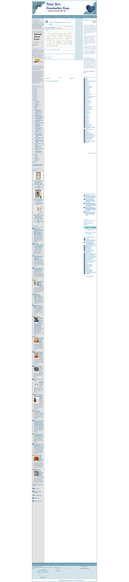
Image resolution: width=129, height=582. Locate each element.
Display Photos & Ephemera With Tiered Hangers (38, 296)
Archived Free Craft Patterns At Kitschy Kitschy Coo (90, 241)
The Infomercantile (37, 305)
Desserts (87, 95)
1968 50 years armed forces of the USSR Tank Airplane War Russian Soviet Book (90, 196)
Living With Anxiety (38, 436)
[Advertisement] (55, 68)
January (36, 160)
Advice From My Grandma (90, 81)
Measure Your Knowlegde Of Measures (38, 125)
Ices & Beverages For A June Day (39, 138)
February (36, 158)
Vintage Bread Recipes (39, 122)
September (37, 104)
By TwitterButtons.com (90, 229)
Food (86, 99)
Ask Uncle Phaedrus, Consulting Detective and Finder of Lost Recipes (90, 243)
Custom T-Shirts (39, 218)
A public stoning (37, 411)
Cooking (86, 91)
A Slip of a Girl (36, 498)
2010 (35, 98)
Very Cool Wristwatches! (41, 382)
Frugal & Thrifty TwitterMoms (90, 256)
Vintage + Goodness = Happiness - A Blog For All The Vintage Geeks (38, 395)
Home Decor (87, 108)
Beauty (86, 83)
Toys (86, 130)
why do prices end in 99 (89, 141)
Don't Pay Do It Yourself (89, 96)
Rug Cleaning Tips (38, 132)
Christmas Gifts (88, 87)
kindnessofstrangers (38, 183)
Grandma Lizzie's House (37, 566)
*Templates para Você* (79, 580)
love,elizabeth (36, 410)
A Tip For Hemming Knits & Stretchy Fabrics (38, 135)
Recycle (86, 118)
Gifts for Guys (87, 102)
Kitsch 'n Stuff (36, 316)
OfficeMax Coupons (89, 265)
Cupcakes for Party (37, 501)
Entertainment (88, 97)
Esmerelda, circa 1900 (38, 425)
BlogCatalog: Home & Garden (90, 245)
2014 (35, 92)
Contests (87, 90)
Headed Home (37, 259)
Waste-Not (87, 139)
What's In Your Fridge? (38, 199)
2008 (35, 161)
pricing (86, 115)
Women (86, 142)
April (36, 155)
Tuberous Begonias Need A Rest (38, 128)
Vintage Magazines (88, 134)
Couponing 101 (88, 248)
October (36, 103)
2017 (35, 88)
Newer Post (47, 78)
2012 (35, 95)
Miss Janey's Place (37, 495)
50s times (36, 336)
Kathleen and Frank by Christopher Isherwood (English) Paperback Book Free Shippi (90, 201)
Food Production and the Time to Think (41, 473)
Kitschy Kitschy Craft (89, 262)
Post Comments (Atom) (53, 81)
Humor (86, 110)
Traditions (87, 132)
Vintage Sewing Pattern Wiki (90, 272)
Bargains (87, 82)
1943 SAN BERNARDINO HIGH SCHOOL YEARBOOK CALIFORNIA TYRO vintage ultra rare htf (90, 209)
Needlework (87, 113)
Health (86, 105)
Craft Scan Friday (88, 249)
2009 (35, 100)
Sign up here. (35, 44)
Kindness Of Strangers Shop (90, 260)
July (36, 107)
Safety (86, 122)
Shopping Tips (88, 124)
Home (60, 78)
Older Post (72, 78)
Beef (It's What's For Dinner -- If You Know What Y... (39, 141)
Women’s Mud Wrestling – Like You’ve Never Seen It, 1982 (38, 270)
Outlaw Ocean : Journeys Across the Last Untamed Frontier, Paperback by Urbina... (90, 214)
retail (86, 119)
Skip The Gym (87, 125)
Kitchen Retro (36, 488)
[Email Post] (58, 49)
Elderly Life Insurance (89, 253)
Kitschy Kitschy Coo (38, 268)
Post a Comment (48, 58)
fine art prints (39, 184)
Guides (86, 104)
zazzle (38, 185)
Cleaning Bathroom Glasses (38, 131)
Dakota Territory (88, 93)
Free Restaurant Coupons (90, 255)
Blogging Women (88, 246)
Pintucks (35, 280)
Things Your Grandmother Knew (65, 580)
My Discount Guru (88, 264)
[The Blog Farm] (42, 577)
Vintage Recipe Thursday (90, 135)
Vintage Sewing (88, 138)
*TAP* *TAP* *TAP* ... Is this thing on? (41, 458)
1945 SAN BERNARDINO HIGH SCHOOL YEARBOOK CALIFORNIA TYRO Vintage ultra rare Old (90, 205)
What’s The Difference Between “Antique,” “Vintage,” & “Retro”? (38, 233)
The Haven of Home (38, 455)
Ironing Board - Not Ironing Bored (38, 111)
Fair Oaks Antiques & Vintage (90, 254)
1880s (86, 78)
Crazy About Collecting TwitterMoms (89, 251)
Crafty (86, 92)
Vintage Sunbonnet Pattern (38, 147)
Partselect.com (88, 267)
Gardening (87, 100)
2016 (35, 89)
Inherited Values (37, 294)
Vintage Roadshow (88, 137)
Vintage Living (88, 133)
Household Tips (88, 109)
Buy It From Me (88, 86)
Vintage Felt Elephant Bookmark (39, 121)
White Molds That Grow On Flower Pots (39, 118)
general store (87, 101)
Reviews (86, 120)
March (36, 157)
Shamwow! (87, 268)
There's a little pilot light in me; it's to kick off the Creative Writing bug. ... (38, 246)
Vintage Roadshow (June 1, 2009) (38, 152)
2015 (35, 91)
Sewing (55, 49)
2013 (35, 94)
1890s (86, 79)
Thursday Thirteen (88, 129)
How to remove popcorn (89, 258)
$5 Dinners (87, 238)
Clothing (51, 49)
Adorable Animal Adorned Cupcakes (39, 116)
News (86, 114)
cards (38, 201)
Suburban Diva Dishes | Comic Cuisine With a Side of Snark (38, 257)
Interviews (87, 111)
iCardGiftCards (88, 273)
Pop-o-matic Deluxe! (38, 366)
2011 (35, 97)
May (36, 154)
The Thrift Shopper (88, 269)
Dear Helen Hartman (38, 352)
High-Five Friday (88, 106)
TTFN (40, 367)
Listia (86, 263)
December (37, 101)
